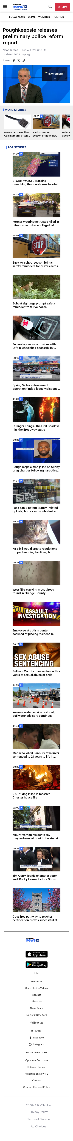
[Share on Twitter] (18, 60)
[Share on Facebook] (13, 60)
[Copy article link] (23, 60)
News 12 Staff (10, 50)
